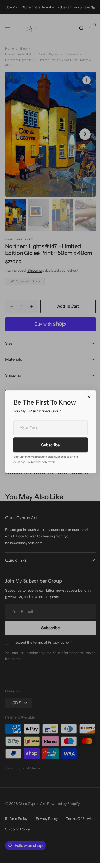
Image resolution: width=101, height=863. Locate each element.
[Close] (87, 397)
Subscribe (48, 444)
